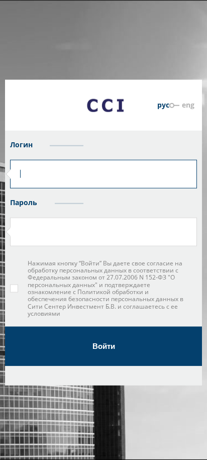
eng (188, 104)
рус (163, 104)
